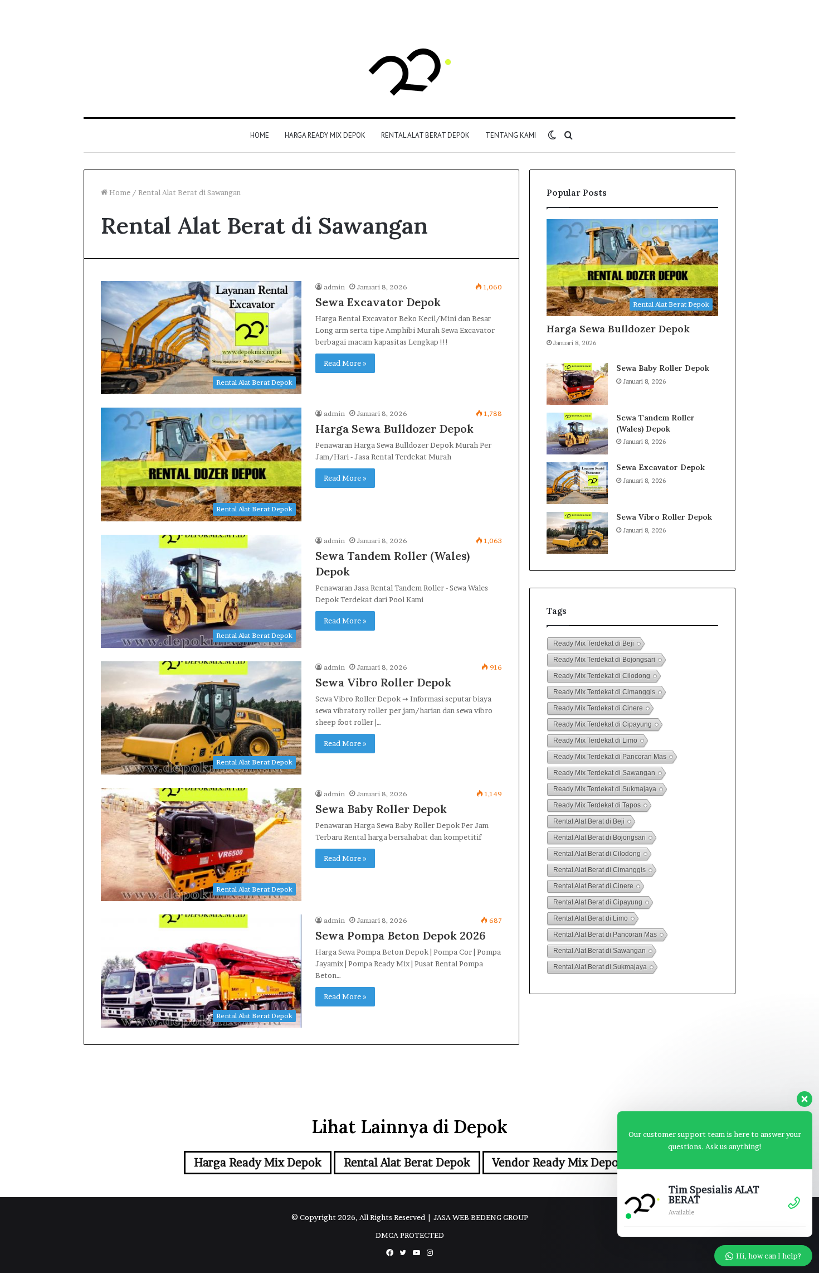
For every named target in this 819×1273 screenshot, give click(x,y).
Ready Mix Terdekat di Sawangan (604, 773)
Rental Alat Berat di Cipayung (597, 902)
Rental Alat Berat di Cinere (593, 886)
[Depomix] (409, 70)
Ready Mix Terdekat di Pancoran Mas (609, 757)
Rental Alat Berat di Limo (590, 918)
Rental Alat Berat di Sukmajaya (600, 967)
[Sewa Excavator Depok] (577, 483)
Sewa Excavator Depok (378, 302)
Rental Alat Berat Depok (425, 135)
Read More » (345, 363)
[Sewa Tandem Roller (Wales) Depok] (577, 433)
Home (259, 135)
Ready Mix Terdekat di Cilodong (601, 676)
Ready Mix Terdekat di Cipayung (602, 724)
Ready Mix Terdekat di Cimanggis (604, 692)
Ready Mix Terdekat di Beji (593, 643)
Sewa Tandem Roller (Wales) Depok (655, 423)
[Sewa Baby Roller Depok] (577, 384)
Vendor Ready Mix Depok (559, 1162)
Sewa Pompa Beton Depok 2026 (400, 935)
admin (334, 287)
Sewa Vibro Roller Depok (383, 682)
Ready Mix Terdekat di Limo (595, 740)
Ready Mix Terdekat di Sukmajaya (604, 789)
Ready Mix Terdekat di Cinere (598, 708)
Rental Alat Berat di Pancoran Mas (605, 934)
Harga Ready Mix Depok (325, 135)
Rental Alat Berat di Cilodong (597, 854)
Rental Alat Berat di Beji (589, 821)
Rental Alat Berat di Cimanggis (599, 870)
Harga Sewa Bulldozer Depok (394, 428)
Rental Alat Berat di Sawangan (599, 951)
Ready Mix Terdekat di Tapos (597, 805)
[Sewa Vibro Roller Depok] (577, 533)
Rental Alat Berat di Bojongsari (599, 837)
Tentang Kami (510, 135)
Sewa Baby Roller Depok (381, 809)
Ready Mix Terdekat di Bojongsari (604, 660)
